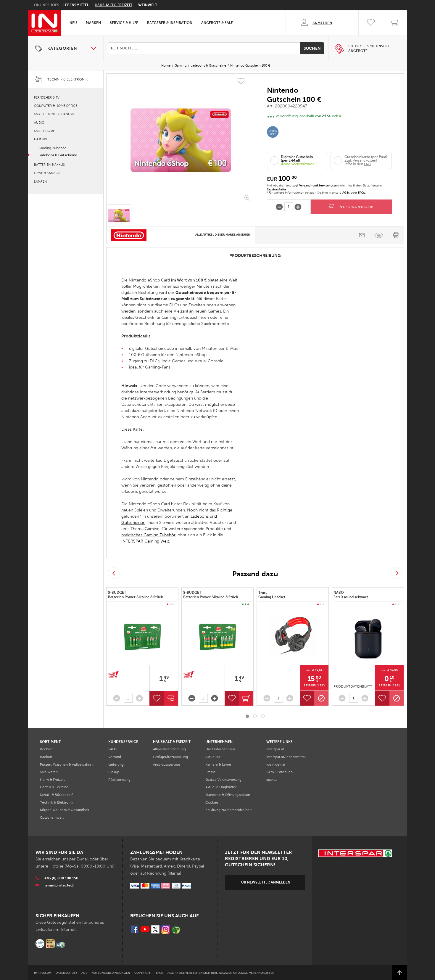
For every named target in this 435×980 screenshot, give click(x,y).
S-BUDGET (136, 594)
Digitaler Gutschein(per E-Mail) (297, 158)
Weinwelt (147, 5)
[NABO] (367, 637)
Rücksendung (119, 780)
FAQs (361, 192)
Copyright (143, 972)
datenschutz (66, 972)
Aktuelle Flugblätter (220, 787)
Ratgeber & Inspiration (169, 23)
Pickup (113, 772)
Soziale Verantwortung (223, 780)
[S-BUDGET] (142, 637)
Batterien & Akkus (49, 164)
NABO (351, 594)
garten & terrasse (54, 787)
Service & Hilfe (124, 23)
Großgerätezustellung (170, 757)
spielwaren (49, 772)
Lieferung (116, 764)
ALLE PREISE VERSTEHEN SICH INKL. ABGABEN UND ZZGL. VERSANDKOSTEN (221, 972)
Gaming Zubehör (52, 148)
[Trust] (292, 637)
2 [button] (255, 716)
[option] (181, 140)
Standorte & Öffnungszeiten (227, 795)
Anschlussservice (166, 764)
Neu (73, 23)
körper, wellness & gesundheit (64, 810)
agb (84, 972)
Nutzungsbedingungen (110, 972)
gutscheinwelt (52, 817)
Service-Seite (276, 189)
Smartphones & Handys (54, 114)
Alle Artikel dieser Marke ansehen (222, 234)
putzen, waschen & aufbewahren (67, 764)
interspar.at (275, 749)
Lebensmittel (76, 5)
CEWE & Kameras (47, 173)
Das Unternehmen (220, 749)
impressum (42, 972)
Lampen (40, 181)
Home (165, 65)
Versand (114, 757)
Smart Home (44, 131)
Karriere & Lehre (218, 764)
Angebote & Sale (217, 23)
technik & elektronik (56, 802)
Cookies (211, 802)
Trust (272, 594)
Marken (93, 23)
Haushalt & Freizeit (113, 5)
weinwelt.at (275, 764)
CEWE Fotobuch (279, 772)
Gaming (180, 65)
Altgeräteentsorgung (169, 749)
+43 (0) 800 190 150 (61, 878)
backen (46, 757)
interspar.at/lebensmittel (286, 757)
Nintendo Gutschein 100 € (250, 65)
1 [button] (247, 716)
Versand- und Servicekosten (319, 185)
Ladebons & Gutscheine (208, 65)
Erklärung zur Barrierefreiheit (228, 810)
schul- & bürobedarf (56, 795)
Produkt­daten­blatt (353, 686)
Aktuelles (212, 757)
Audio (39, 122)
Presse (210, 772)
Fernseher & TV (46, 97)
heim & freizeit (52, 780)
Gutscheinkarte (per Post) (365, 157)
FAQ (367, 164)
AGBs (346, 192)
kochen (46, 749)
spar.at (271, 780)
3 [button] (263, 716)
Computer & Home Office (55, 105)
